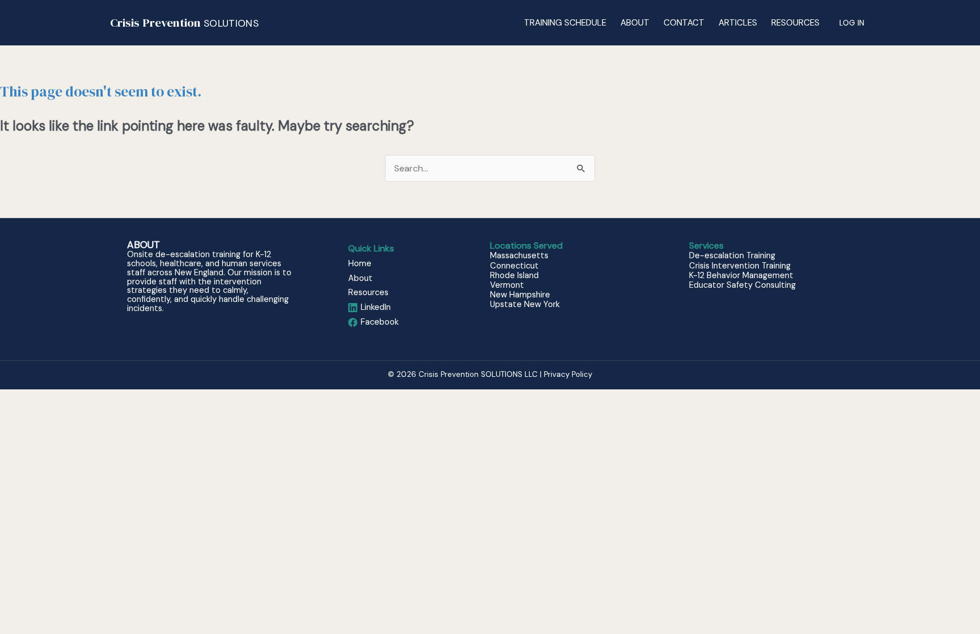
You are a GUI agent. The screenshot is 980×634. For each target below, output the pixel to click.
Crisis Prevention (184, 22)
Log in (851, 22)
